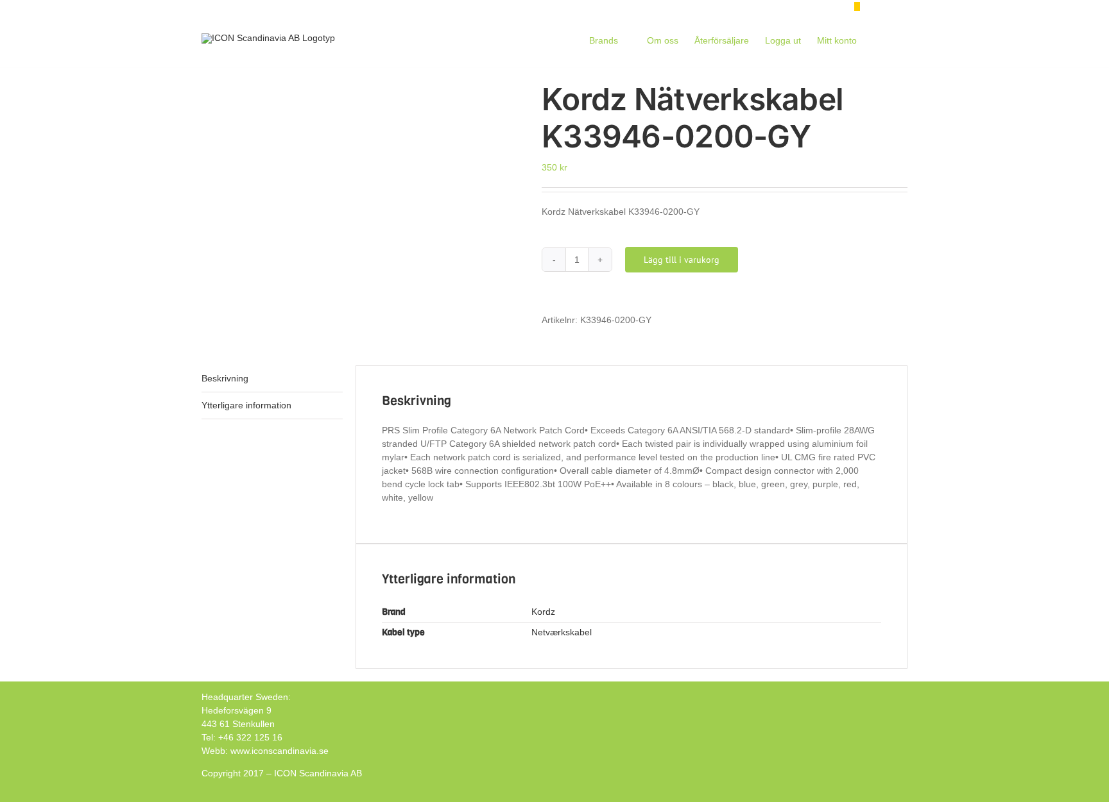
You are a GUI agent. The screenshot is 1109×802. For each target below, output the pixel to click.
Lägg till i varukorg (681, 259)
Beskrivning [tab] (225, 378)
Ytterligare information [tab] (246, 405)
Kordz (543, 611)
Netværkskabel (561, 632)
